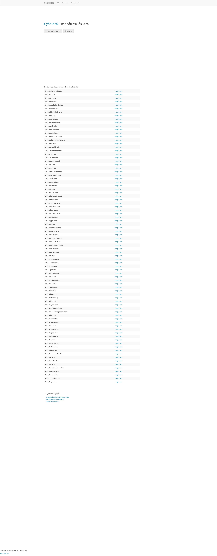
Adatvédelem (4, 554)
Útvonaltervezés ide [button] (53, 31)
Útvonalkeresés (62, 3)
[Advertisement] (85, 13)
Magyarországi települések (55, 399)
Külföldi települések (52, 402)
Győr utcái (51, 24)
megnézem (118, 91)
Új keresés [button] (68, 31)
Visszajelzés (75, 3)
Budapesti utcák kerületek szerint (57, 397)
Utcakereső (49, 2)
